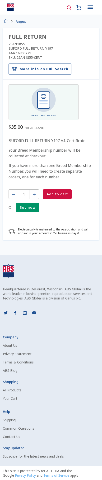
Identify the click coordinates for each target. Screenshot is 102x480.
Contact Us (11, 436)
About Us (10, 345)
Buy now (28, 207)
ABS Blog (10, 370)
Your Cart (10, 398)
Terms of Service (56, 475)
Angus (21, 21)
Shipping (9, 420)
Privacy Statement (17, 354)
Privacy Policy (26, 475)
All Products (12, 390)
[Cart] (79, 7)
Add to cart (57, 194)
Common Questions (18, 428)
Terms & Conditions (18, 362)
